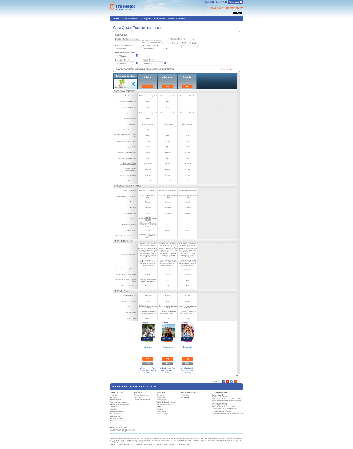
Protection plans (115, 400)
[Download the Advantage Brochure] (168, 343)
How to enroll (114, 414)
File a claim (137, 397)
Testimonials (114, 407)
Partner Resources (188, 392)
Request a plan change (141, 395)
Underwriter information (165, 404)
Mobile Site (185, 397)
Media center (161, 411)
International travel (116, 411)
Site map (124, 427)
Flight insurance (115, 416)
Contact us (161, 395)
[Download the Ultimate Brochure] (148, 343)
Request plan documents (142, 400)
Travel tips (113, 409)
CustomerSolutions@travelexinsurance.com (226, 400)
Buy (147, 86)
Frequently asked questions (119, 404)
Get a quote (114, 395)
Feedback (160, 409)
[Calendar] (137, 56)
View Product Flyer (148, 368)
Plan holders (139, 392)
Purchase (113, 397)
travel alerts (153, 262)
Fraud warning (162, 414)
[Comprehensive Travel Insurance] (125, 84)
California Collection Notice (166, 402)
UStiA (159, 407)
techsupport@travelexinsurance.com (224, 408)
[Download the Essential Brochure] (187, 343)
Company (161, 392)
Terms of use (161, 400)
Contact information (219, 392)
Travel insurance (116, 392)
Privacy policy (162, 397)
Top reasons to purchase (118, 402)
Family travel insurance (118, 421)
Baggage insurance (116, 418)
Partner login (185, 395)
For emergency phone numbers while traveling (227, 413)
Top (237, 375)
